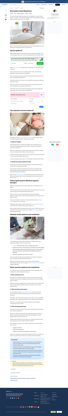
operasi (35, 209)
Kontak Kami (54, 399)
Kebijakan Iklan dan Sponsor (45, 399)
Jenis (15, 13)
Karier (53, 398)
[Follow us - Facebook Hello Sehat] (10, 398)
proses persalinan (16, 67)
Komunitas (35, 401)
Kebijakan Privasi (43, 396)
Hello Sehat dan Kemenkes (45, 403)
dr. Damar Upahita (54, 14)
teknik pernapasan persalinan (34, 262)
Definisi (11, 13)
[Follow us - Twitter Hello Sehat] (16, 398)
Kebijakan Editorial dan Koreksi (46, 398)
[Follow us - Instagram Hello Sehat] (12, 398)
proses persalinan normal (26, 292)
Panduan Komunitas (44, 401)
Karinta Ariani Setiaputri (54, 17)
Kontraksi (15, 245)
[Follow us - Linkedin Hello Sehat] (14, 398)
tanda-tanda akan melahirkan (37, 204)
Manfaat (27, 13)
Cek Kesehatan (36, 395)
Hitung (41, 106)
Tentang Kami (54, 394)
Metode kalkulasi (14, 98)
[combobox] (36, 99)
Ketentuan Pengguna (44, 394)
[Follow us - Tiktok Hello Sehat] (20, 398)
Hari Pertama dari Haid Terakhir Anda (17, 101)
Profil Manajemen (54, 396)
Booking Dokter (36, 398)
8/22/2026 (31, 101)
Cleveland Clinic (19, 174)
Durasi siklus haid (13, 103)
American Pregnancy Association (25, 137)
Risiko (31, 13)
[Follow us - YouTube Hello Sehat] (18, 398)
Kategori (35, 392)
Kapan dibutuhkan (20, 13)
